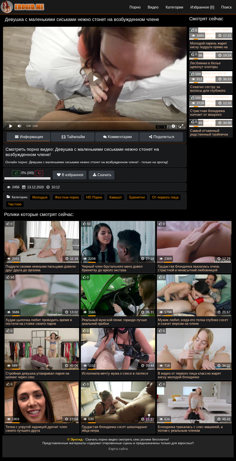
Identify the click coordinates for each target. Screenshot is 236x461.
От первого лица (165, 197)
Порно (135, 7)
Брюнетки (137, 197)
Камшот (115, 197)
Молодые (39, 197)
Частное (14, 204)
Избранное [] (202, 7)
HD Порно (94, 197)
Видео (153, 7)
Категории (174, 7)
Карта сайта (118, 449)
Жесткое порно (67, 197)
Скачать (104, 175)
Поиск (226, 7)
